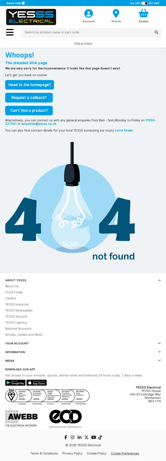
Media (9, 360)
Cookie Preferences (125, 453)
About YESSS (15, 280)
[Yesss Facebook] (66, 438)
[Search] (156, 32)
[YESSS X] (86, 438)
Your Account (17, 343)
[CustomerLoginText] (89, 13)
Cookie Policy (96, 453)
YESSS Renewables (19, 310)
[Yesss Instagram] (73, 438)
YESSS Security (16, 316)
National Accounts (18, 328)
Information (15, 352)
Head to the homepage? (29, 85)
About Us (12, 286)
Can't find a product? (29, 110)
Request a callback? (29, 97)
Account (89, 21)
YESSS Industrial (17, 304)
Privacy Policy (72, 453)
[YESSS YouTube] (93, 438)
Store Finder (14, 292)
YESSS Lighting (16, 322)
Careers (10, 298)
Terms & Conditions (44, 453)
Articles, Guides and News (23, 334)
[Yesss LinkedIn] (80, 438)
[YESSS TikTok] (100, 438)
